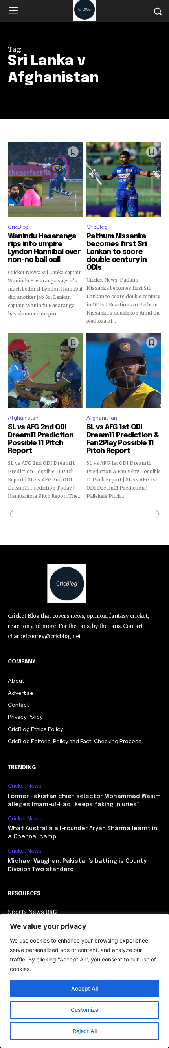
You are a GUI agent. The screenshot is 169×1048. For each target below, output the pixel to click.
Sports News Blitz (33, 911)
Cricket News (25, 786)
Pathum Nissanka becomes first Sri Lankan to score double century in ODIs (116, 252)
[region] (84, 981)
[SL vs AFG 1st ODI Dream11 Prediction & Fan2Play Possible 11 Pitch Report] (123, 370)
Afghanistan (23, 417)
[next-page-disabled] (155, 514)
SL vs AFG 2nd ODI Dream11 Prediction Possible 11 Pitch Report (40, 439)
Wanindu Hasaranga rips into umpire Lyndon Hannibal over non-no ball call (44, 248)
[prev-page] (14, 514)
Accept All (84, 988)
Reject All (85, 1031)
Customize (84, 1009)
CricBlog (18, 227)
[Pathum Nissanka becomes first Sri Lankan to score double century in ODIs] (123, 179)
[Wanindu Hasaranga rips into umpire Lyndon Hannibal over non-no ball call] (45, 179)
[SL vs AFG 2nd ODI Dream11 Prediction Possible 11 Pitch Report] (45, 370)
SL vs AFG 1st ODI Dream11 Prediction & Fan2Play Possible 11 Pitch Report (122, 439)
